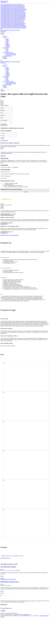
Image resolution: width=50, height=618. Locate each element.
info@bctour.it (27, 614)
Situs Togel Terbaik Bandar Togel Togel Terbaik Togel (12, 4)
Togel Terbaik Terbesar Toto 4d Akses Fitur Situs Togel (12, 20)
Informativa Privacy (8, 153)
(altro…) (2, 576)
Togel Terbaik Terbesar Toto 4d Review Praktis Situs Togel (13, 8)
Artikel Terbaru (4, 2)
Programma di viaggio (8, 235)
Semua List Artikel (4, 1)
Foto (14, 235)
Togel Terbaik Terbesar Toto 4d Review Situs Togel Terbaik (13, 13)
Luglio (7, 42)
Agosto (7, 43)
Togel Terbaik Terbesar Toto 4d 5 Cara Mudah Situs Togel (13, 18)
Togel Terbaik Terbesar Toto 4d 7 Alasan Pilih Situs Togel (12, 11)
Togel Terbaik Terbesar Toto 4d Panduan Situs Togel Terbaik (13, 15)
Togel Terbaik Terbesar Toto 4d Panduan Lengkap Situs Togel (13, 10)
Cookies (2, 616)
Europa (7, 49)
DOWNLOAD (8, 30)
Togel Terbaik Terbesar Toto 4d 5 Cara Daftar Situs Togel (12, 6)
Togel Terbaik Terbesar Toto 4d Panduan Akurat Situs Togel (13, 19)
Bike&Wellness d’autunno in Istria (10, 581)
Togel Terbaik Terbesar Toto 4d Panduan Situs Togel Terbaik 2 (13, 27)
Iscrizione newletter (16, 30)
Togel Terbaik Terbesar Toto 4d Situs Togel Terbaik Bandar (13, 5)
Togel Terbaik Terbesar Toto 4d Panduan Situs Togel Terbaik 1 (13, 26)
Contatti (4, 57)
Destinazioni (5, 47)
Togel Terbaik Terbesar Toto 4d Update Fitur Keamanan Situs (13, 12)
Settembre (8, 44)
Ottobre (7, 45)
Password (2, 135)
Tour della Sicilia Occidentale (8, 566)
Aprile (7, 38)
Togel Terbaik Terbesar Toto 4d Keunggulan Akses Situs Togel (13, 9)
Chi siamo (5, 36)
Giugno (7, 40)
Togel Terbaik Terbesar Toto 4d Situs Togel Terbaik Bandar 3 (13, 25)
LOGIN (2, 30)
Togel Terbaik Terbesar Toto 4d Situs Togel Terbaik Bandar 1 (13, 16)
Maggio (7, 39)
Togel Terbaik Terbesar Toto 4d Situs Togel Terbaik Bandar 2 (13, 17)
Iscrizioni (5, 58)
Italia (7, 50)
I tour (4, 37)
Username (3, 133)
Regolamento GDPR (44, 615)
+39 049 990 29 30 (17, 614)
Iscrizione (17, 235)
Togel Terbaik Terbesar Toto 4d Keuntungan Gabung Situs (13, 24)
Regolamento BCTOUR (11, 54)
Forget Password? (4, 140)
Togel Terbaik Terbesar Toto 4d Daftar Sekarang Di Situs (12, 22)
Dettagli (2, 235)
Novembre (8, 46)
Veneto (7, 51)
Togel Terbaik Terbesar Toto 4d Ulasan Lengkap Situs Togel (13, 23)
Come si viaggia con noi (8, 52)
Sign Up (2, 147)
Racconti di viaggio (7, 56)
